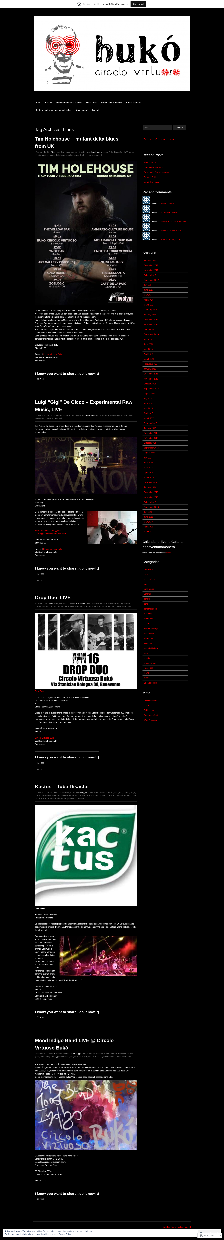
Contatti (96, 110)
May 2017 (148, 295)
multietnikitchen (151, 648)
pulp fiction (100, 795)
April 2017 (148, 300)
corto (146, 604)
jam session (149, 633)
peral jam (90, 795)
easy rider (123, 792)
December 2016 (151, 319)
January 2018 (150, 260)
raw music (39, 418)
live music (65, 152)
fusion (38, 606)
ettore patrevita (123, 603)
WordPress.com (151, 720)
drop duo (112, 603)
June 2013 (148, 517)
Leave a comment (94, 155)
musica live (99, 606)
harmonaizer (63, 606)
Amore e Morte (167, 203)
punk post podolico (114, 795)
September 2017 (151, 280)
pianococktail (63, 1057)
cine (146, 584)
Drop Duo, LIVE (53, 597)
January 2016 (150, 369)
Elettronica (148, 619)
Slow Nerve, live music (154, 167)
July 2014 (148, 458)
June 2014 (148, 463)
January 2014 (150, 487)
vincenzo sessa (95, 1057)
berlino (98, 415)
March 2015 (149, 418)
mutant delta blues (57, 155)
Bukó (111, 152)
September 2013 (151, 507)
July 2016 (148, 339)
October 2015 (150, 384)
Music (38, 155)
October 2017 (150, 275)
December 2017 (151, 265)
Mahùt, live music (151, 182)
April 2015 (148, 413)
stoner (60, 798)
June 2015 (148, 403)
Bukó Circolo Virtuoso (124, 152)
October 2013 (150, 502)
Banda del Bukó (133, 102)
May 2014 (148, 468)
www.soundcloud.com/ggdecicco (49, 530)
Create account (150, 700)
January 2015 (150, 428)
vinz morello (108, 1057)
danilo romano (110, 1054)
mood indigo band (48, 1057)
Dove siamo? (81, 110)
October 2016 (150, 329)
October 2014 (150, 443)
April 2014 (148, 472)
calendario (148, 569)
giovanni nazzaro (49, 606)
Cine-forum (149, 589)
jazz (72, 606)
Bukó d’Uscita (150, 162)
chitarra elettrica (99, 603)
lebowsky (46, 795)
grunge (132, 792)
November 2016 (151, 324)
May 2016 (148, 349)
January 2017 (150, 315)
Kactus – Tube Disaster (62, 786)
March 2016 (149, 359)
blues (105, 152)
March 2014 (149, 477)
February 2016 (150, 364)
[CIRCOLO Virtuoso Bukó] (112, 93)
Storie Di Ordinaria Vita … (172, 230)
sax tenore (109, 606)
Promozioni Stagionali (111, 102)
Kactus (38, 795)
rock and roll (50, 798)
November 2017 (151, 270)
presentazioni (150, 663)
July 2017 (148, 285)
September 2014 (151, 448)
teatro (146, 673)
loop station (80, 606)
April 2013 (148, 527)
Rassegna (148, 668)
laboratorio (148, 638)
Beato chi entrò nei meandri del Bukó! (53, 110)
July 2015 (148, 398)
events (57, 152)
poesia (147, 658)
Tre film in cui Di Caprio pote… (174, 221)
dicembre (148, 614)
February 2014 (150, 482)
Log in (146, 705)
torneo (147, 678)
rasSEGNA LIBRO (169, 212)
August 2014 (149, 453)
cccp (116, 792)
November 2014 (151, 438)
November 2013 (151, 497)
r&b (71, 1057)
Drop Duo (39, 691)
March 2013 (149, 532)
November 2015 (151, 379)
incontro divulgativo (152, 628)
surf (65, 798)
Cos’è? (48, 102)
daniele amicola (96, 1054)
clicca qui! (168, 552)
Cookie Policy (65, 1234)
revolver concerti (73, 155)
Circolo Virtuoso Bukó (52, 354)
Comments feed (151, 715)
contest (147, 599)
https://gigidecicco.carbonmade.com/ (51, 534)
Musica (45, 155)
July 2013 (148, 512)
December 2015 (151, 374)
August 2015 (149, 393)
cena (146, 574)
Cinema (147, 594)
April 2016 (148, 354)
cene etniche (149, 579)
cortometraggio (150, 609)
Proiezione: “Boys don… (171, 239)
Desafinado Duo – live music (156, 172)
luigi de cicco (126, 415)
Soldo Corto (91, 102)
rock (76, 1057)
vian (85, 1057)
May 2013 (148, 522)
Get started (138, 4)
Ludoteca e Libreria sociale (68, 102)
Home (38, 102)
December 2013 (151, 492)
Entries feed (149, 710)
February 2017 (150, 310)
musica (74, 152)
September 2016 (151, 334)
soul (81, 1057)
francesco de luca (125, 1054)
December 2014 (151, 433)
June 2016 (148, 344)
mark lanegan (67, 795)
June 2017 (148, 290)
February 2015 (150, 423)
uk (83, 155)
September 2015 (151, 389)
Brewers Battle (150, 177)
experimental (114, 415)
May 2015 (148, 408)
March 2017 (149, 305)
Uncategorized (85, 152)
